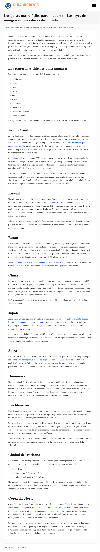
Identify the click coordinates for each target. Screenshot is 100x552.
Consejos (12, 27)
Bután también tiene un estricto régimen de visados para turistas (36, 262)
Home (6, 27)
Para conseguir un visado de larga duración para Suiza (41, 360)
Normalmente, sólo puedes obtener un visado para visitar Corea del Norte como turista (45, 507)
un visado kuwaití (52, 202)
